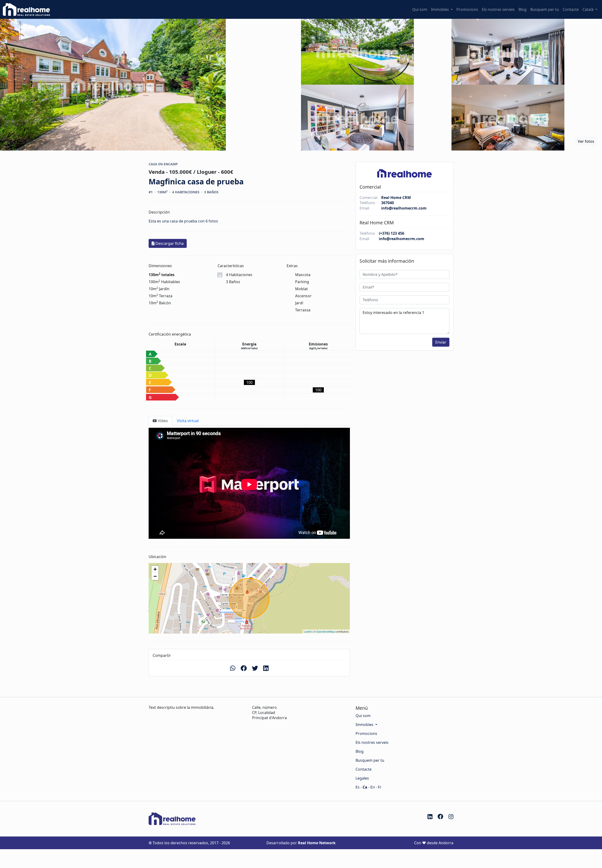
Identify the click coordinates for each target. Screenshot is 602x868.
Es (358, 787)
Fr (379, 787)
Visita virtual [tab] (187, 420)
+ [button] (155, 569)
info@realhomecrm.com (404, 208)
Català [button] (588, 9)
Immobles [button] (440, 9)
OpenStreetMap (325, 631)
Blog (523, 9)
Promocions (467, 9)
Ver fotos (586, 141)
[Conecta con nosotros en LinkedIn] (430, 816)
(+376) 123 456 (391, 233)
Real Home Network (317, 842)
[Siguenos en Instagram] (450, 816)
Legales (362, 778)
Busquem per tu (544, 9)
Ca (365, 787)
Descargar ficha (169, 243)
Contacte (571, 9)
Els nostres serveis (498, 9)
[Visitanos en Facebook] (440, 816)
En (372, 787)
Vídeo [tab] (162, 420)
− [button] (155, 576)
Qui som (419, 9)
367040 (387, 202)
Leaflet (308, 631)
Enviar (440, 342)
